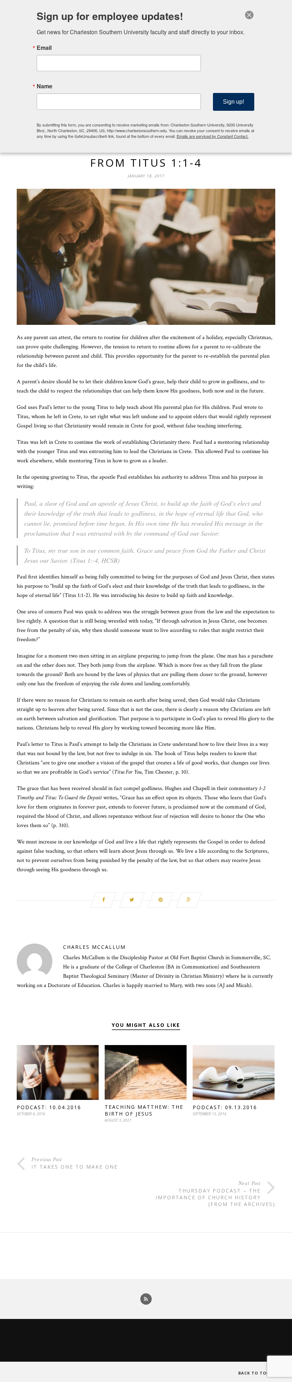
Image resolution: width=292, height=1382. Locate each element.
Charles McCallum (94, 947)
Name (44, 86)
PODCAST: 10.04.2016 (49, 1107)
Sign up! (233, 102)
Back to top (254, 1373)
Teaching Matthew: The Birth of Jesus (144, 1110)
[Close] (249, 15)
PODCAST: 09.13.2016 (225, 1107)
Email (44, 48)
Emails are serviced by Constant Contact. (213, 136)
